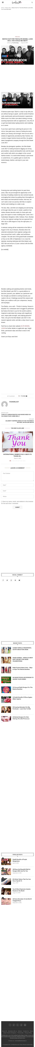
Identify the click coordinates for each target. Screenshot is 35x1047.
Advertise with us (12, 1031)
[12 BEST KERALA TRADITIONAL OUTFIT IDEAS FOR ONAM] (6, 650)
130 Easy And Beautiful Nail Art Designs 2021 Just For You (21, 870)
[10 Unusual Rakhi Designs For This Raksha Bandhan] (6, 690)
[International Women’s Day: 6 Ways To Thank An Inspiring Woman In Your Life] (17, 441)
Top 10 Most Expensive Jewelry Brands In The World (21, 889)
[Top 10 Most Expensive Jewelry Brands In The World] (6, 891)
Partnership (21, 1032)
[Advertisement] (18, 23)
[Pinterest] (15, 580)
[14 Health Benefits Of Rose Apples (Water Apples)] (6, 699)
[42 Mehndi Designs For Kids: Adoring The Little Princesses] (6, 719)
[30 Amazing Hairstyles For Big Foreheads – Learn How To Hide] (6, 709)
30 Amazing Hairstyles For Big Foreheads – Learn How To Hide (22, 708)
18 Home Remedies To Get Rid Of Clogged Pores (22, 899)
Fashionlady (15, 42)
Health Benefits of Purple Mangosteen (20, 860)
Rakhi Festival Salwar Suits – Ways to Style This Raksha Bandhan (22, 668)
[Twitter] (7, 580)
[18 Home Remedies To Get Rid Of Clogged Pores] (6, 901)
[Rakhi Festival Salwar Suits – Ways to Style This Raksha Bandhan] (6, 670)
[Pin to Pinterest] (24, 396)
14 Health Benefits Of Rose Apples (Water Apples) (22, 698)
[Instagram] (11, 580)
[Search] (32, 2)
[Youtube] (19, 580)
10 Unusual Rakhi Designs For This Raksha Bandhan (23, 688)
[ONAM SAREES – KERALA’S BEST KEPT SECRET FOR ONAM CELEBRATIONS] (6, 660)
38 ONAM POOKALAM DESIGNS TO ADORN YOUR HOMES (23, 678)
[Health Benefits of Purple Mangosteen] (6, 862)
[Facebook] (3, 580)
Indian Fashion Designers (9, 1032)
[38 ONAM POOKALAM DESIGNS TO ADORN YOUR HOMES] (6, 680)
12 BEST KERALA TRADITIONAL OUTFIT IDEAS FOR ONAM (22, 648)
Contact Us (26, 1031)
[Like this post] (19, 396)
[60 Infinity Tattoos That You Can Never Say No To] (6, 881)
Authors (20, 1031)
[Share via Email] (26, 396)
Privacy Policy (28, 1032)
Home (2, 7)
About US (4, 1031)
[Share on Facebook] (21, 396)
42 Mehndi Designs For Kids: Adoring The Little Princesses (21, 717)
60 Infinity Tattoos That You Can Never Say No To (22, 880)
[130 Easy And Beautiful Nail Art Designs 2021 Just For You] (6, 871)
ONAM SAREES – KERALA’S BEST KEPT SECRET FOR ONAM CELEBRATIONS (23, 659)
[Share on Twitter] (23, 396)
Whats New (8, 7)
